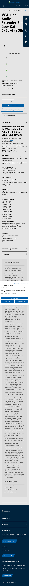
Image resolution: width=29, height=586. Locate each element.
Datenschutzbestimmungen (21, 283)
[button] (4, 284)
